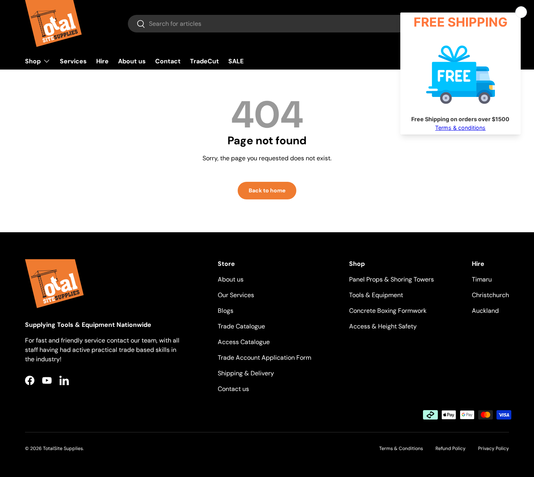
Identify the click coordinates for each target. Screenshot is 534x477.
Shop (33, 61)
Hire (102, 61)
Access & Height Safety (383, 326)
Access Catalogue (244, 342)
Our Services (236, 295)
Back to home (267, 190)
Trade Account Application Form (264, 357)
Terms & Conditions (401, 448)
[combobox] (289, 23)
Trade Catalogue (241, 326)
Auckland (485, 311)
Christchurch (490, 295)
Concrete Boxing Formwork (387, 311)
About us (132, 61)
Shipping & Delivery (246, 373)
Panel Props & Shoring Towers (391, 279)
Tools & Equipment (376, 295)
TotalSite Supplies (63, 448)
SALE (236, 61)
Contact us (233, 389)
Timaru (482, 279)
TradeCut (204, 61)
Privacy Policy (493, 448)
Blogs (225, 311)
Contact (168, 61)
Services (73, 61)
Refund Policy (450, 448)
